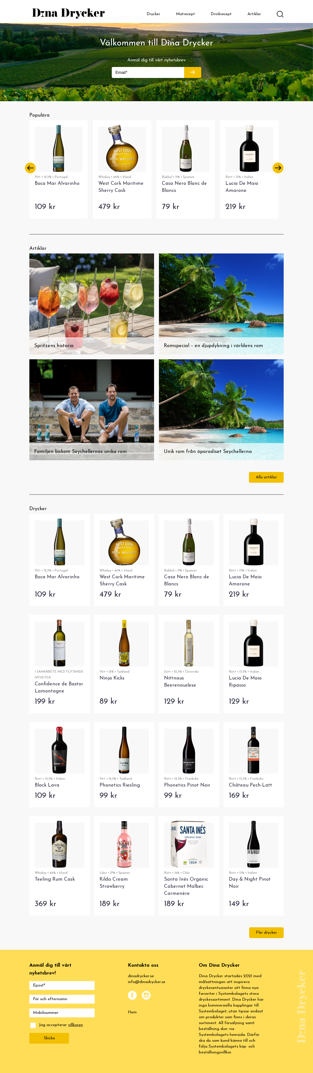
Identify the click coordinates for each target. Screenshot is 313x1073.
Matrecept (185, 14)
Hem (132, 1012)
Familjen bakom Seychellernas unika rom (80, 451)
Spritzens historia (54, 345)
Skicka (49, 1038)
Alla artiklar (266, 477)
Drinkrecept (221, 14)
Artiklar (254, 14)
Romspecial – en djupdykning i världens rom (213, 345)
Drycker (153, 14)
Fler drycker (266, 933)
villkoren (75, 1025)
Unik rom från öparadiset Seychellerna (208, 451)
